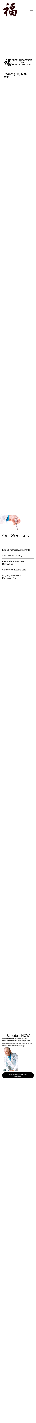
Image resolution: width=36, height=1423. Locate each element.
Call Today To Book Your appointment (18, 1075)
